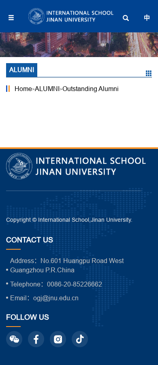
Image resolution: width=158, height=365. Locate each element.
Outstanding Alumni (90, 88)
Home (23, 88)
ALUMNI (47, 88)
